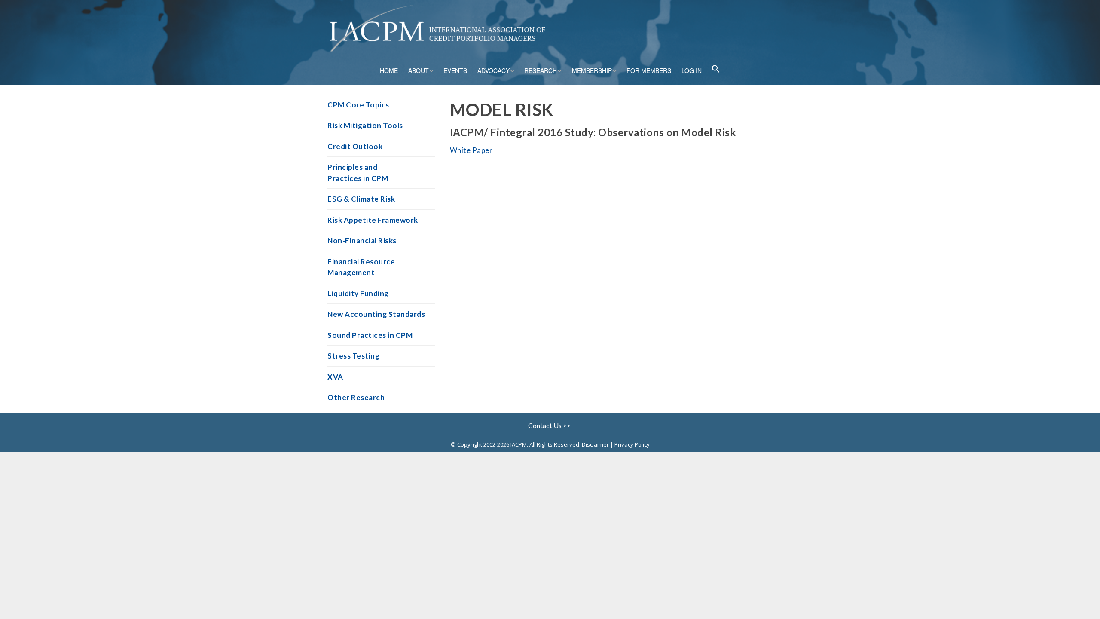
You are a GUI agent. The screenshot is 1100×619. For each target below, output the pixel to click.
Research (540, 70)
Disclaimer (595, 444)
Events (455, 70)
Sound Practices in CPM (369, 335)
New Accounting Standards (376, 314)
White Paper (471, 150)
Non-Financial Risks (362, 240)
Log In (691, 70)
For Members (648, 70)
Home (389, 70)
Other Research (356, 397)
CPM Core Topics (358, 104)
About (418, 70)
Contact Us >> (550, 425)
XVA (335, 376)
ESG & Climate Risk (361, 198)
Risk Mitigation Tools (365, 125)
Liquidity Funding (358, 293)
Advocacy (493, 70)
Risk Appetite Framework (372, 219)
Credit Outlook (354, 146)
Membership (592, 70)
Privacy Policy (632, 444)
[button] (715, 70)
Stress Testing (353, 355)
